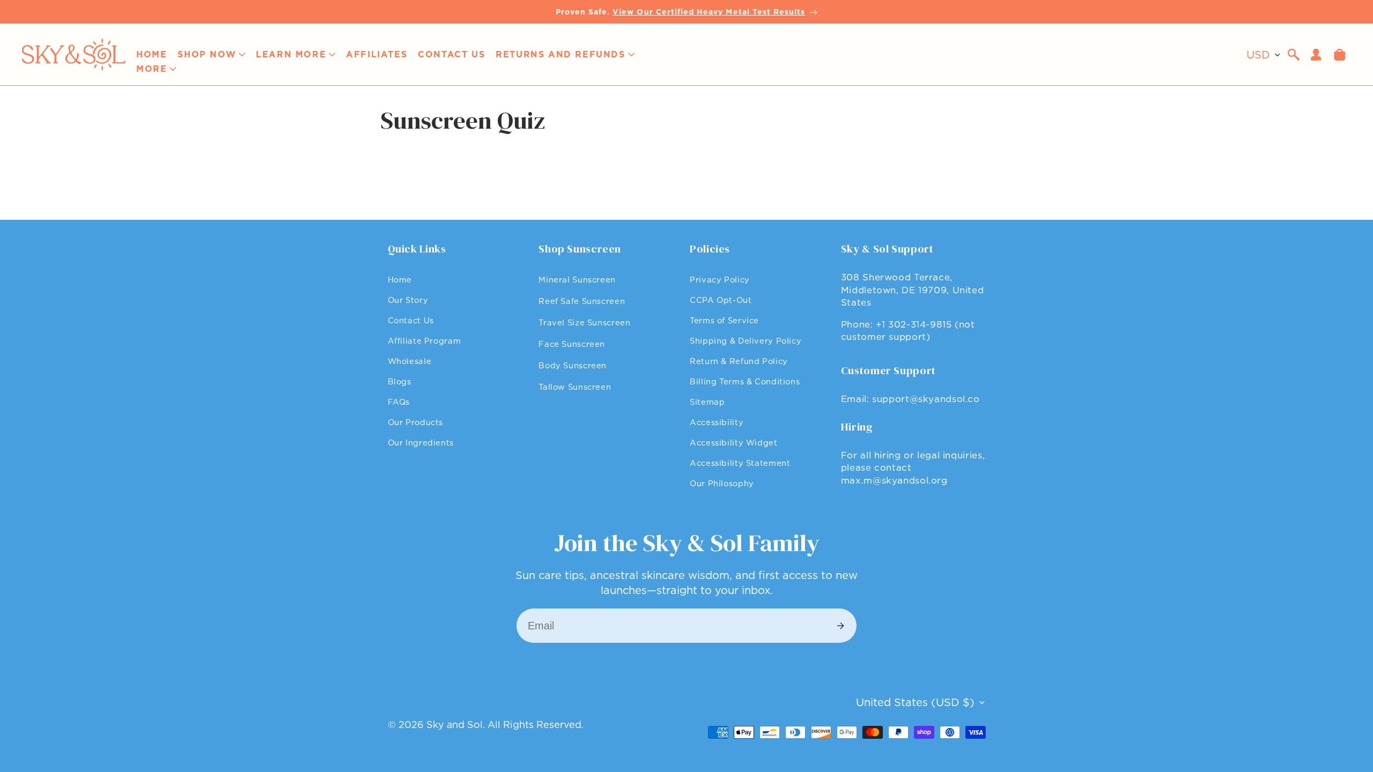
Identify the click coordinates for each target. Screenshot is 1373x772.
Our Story (408, 300)
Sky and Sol (454, 724)
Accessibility (716, 422)
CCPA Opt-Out (721, 300)
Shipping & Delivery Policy (745, 340)
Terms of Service (724, 320)
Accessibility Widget (734, 442)
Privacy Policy (720, 279)
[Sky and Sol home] (73, 54)
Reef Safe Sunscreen (581, 301)
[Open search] (1293, 54)
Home (400, 279)
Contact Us (411, 320)
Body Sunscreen (572, 365)
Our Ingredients (421, 442)
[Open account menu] (1316, 54)
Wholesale (410, 361)
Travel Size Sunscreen (584, 322)
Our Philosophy (722, 483)
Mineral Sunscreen (577, 279)
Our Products (416, 422)
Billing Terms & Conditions (745, 381)
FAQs (399, 401)
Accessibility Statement (740, 463)
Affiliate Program (424, 340)
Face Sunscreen (571, 344)
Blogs (399, 381)
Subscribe (840, 625)
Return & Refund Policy (739, 361)
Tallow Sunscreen (574, 386)
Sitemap (707, 401)
